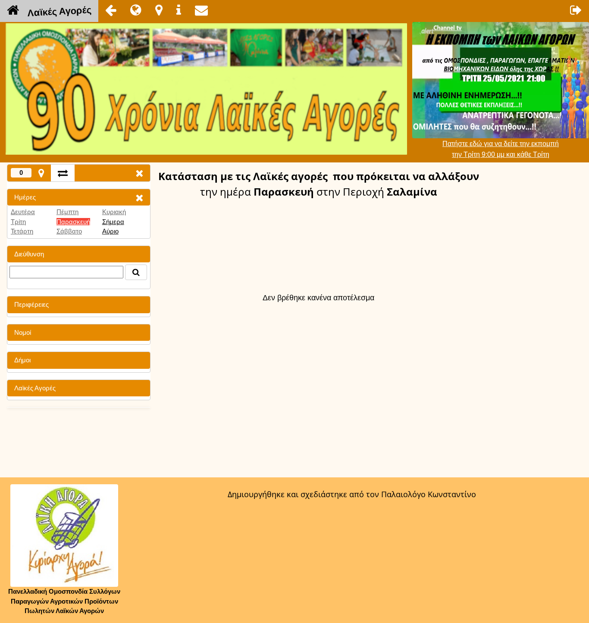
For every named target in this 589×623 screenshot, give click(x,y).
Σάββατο (69, 231)
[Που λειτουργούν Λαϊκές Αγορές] (158, 10)
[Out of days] (63, 173)
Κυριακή (114, 211)
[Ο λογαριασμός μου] (576, 10)
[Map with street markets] (41, 173)
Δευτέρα (23, 211)
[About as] (178, 10)
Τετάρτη (22, 231)
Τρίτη (18, 221)
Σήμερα (113, 221)
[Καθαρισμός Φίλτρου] (139, 197)
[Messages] (201, 10)
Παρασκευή (73, 221)
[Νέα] (135, 10)
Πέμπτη (67, 211)
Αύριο (110, 231)
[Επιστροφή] (110, 10)
